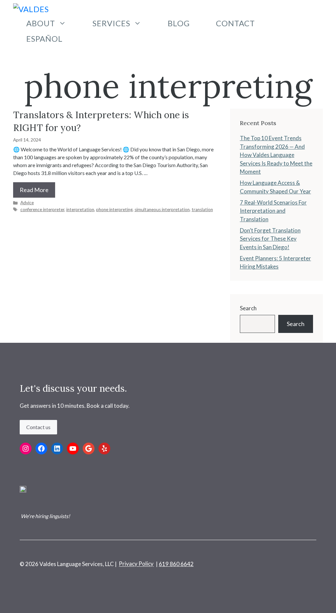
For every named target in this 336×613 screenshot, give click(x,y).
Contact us (38, 427)
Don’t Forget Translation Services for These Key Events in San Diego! (270, 239)
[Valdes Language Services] (35, 7)
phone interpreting (114, 209)
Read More (34, 189)
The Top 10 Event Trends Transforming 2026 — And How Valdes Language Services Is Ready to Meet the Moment (276, 155)
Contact (235, 23)
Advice (27, 202)
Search (248, 308)
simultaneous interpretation (162, 209)
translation (202, 209)
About (40, 23)
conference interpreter (42, 209)
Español (44, 38)
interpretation (80, 209)
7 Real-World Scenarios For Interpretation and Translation (273, 211)
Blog (179, 23)
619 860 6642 (176, 563)
